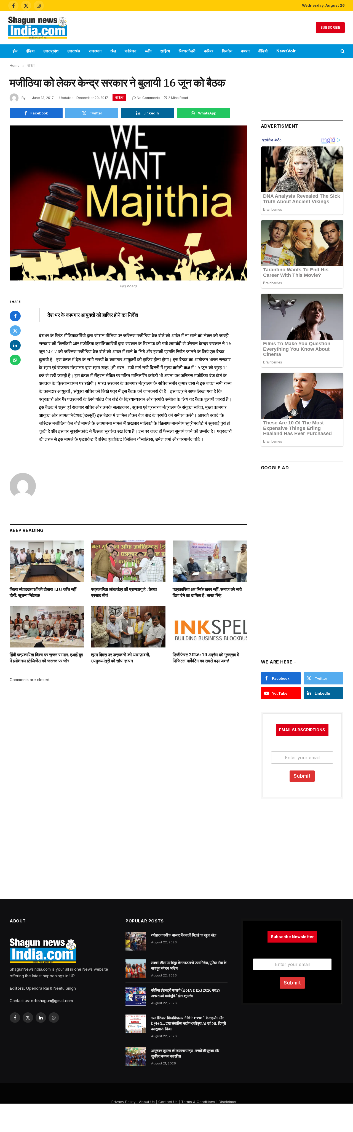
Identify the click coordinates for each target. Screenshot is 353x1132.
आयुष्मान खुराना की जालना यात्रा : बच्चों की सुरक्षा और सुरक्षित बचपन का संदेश (185, 1053)
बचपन (245, 51)
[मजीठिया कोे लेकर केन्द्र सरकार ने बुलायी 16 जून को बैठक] (128, 202)
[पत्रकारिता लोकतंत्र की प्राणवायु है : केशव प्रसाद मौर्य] (128, 561)
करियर (208, 51)
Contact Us (168, 1101)
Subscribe (330, 27)
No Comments (148, 98)
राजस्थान (95, 51)
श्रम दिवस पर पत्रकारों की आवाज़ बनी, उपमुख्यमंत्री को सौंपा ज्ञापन (120, 657)
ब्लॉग (148, 51)
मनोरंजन (130, 51)
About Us (147, 1101)
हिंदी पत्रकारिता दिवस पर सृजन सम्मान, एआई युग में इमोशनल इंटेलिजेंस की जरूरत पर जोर (46, 657)
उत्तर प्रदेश (50, 51)
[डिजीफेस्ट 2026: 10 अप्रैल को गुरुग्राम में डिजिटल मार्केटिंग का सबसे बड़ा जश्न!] (210, 626)
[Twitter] (15, 330)
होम (15, 51)
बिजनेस (227, 51)
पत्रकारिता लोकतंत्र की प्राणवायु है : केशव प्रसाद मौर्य (124, 592)
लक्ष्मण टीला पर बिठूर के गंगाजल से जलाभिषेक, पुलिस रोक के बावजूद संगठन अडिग (188, 965)
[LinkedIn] (15, 345)
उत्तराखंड (73, 51)
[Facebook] (15, 316)
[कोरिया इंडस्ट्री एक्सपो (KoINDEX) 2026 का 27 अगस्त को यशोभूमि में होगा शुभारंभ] (135, 996)
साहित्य (165, 51)
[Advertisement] (176, 26)
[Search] (342, 51)
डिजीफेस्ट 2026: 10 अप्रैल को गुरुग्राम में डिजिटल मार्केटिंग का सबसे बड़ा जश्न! (206, 657)
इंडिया (30, 51)
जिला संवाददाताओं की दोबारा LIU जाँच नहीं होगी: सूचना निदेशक (43, 592)
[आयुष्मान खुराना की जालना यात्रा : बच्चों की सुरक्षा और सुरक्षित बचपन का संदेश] (135, 1056)
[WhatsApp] (15, 360)
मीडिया (119, 97)
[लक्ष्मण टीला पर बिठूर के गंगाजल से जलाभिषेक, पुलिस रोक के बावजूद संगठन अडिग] (135, 968)
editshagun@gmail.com (52, 1000)
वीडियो (263, 51)
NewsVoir (286, 51)
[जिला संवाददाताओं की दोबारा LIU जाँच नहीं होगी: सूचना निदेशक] (47, 561)
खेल (113, 51)
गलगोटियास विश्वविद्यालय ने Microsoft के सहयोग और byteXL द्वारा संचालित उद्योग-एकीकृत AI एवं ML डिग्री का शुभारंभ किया (188, 1023)
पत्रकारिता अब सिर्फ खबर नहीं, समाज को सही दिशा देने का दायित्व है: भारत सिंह (207, 592)
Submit (302, 776)
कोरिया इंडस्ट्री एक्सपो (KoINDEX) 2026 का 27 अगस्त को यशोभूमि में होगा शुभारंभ (185, 993)
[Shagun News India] (37, 27)
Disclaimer (228, 1101)
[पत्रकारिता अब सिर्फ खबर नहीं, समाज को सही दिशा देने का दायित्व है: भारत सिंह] (210, 561)
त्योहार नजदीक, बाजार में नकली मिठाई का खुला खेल (183, 935)
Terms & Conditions (198, 1101)
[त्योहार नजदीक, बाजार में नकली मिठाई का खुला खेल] (135, 941)
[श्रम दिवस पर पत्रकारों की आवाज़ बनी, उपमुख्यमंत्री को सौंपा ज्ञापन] (128, 626)
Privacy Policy (123, 1101)
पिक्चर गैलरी (187, 51)
